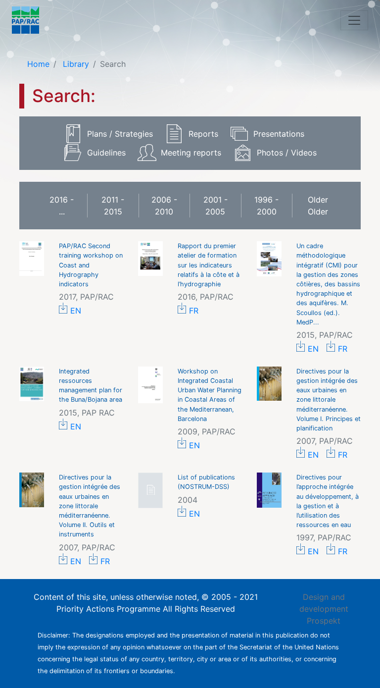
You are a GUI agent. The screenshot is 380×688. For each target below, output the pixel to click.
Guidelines (106, 153)
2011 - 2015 (112, 205)
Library (74, 64)
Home (38, 64)
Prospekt (323, 621)
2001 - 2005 (215, 205)
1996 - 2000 (266, 205)
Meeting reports (191, 153)
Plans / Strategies (120, 134)
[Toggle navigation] (354, 20)
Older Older (318, 205)
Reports (203, 134)
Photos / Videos (287, 153)
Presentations (278, 134)
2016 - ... (61, 205)
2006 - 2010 (164, 205)
